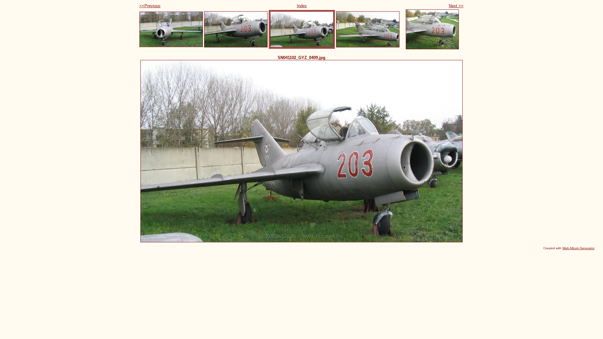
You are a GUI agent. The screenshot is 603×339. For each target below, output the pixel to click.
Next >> (456, 5)
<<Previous (149, 5)
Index (302, 5)
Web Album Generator (578, 248)
